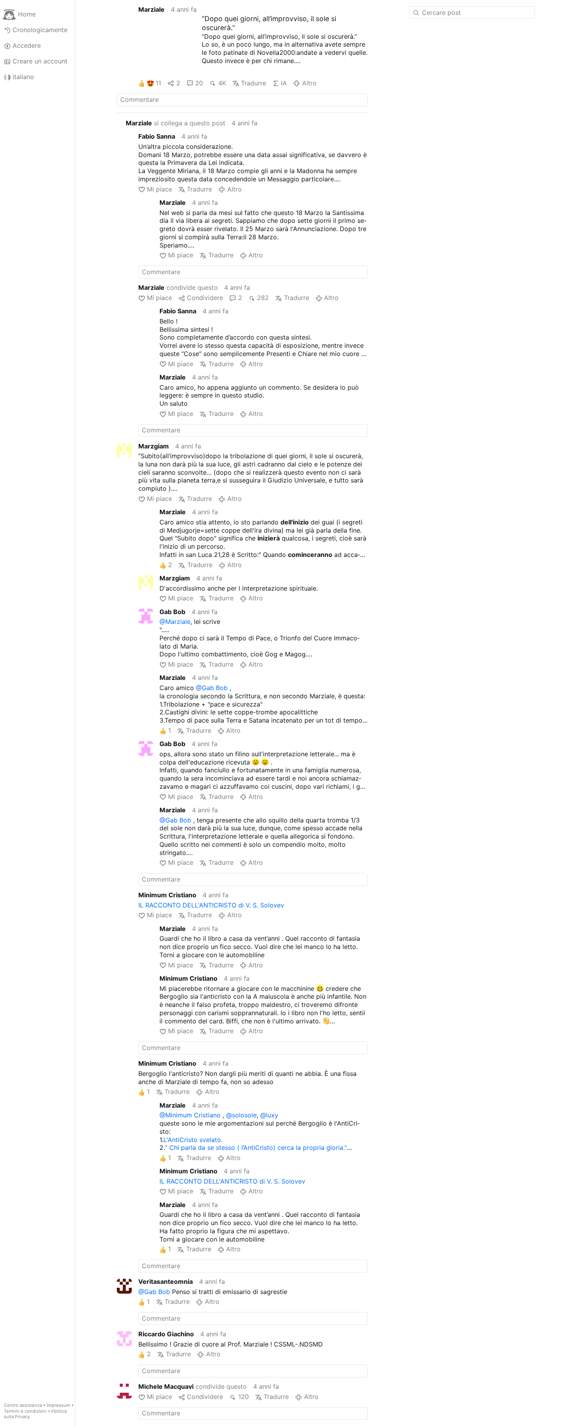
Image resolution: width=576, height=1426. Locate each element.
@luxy (269, 1115)
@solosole (241, 1115)
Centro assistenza (23, 1405)
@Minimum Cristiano (190, 1115)
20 (199, 83)
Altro (309, 83)
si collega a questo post (175, 123)
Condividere (205, 298)
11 (158, 83)
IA (284, 83)
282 (263, 298)
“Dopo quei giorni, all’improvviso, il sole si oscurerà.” (269, 23)
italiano (23, 77)
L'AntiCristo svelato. (193, 1140)
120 (243, 1397)
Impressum (58, 1405)
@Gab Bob (212, 688)
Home (27, 14)
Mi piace (159, 189)
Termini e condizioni (25, 1411)
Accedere (27, 45)
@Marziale (174, 621)
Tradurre (253, 83)
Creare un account (40, 61)
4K (222, 83)
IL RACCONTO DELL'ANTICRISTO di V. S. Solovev (211, 905)
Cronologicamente (40, 30)
